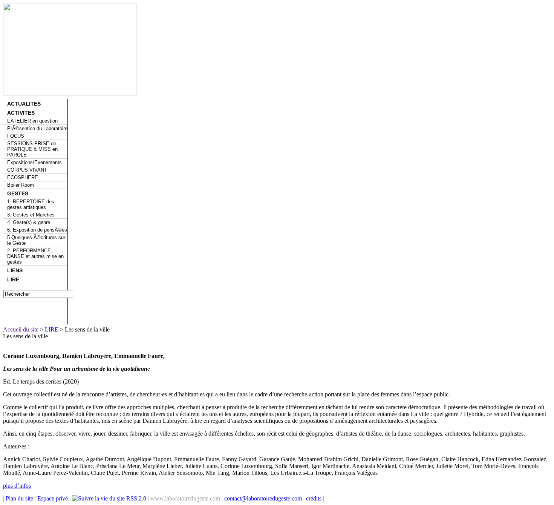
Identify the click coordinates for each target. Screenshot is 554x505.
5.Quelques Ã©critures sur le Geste (36, 240)
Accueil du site (20, 329)
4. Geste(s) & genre (28, 222)
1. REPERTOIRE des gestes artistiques (30, 204)
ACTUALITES (24, 104)
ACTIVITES (21, 113)
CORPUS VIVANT (27, 170)
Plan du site (19, 498)
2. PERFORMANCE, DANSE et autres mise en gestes (35, 256)
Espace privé (53, 498)
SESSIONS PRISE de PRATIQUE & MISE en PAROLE (32, 149)
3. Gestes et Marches (31, 215)
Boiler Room (20, 185)
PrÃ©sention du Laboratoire (37, 128)
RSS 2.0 (136, 498)
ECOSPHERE (22, 177)
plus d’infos (17, 485)
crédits (314, 498)
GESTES (17, 193)
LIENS (15, 270)
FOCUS (15, 136)
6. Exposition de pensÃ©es (37, 230)
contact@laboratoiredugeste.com (263, 498)
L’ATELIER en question (32, 121)
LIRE (13, 279)
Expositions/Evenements (34, 162)
